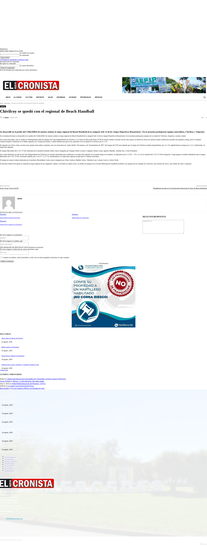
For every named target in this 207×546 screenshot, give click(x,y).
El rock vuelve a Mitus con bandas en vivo (28, 388)
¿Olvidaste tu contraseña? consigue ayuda (14, 60)
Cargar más (4, 370)
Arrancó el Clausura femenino (11, 446)
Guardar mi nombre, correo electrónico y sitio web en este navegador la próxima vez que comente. (36, 257)
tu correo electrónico (27, 65)
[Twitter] (203, 72)
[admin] (1, 117)
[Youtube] (206, 72)
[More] (51, 123)
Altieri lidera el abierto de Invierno (10, 218)
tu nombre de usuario (27, 53)
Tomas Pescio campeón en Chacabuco (11, 224)
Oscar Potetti (5, 381)
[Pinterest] (35, 123)
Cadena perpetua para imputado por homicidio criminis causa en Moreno (36, 379)
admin (7, 117)
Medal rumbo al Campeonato (80, 218)
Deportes (7, 103)
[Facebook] (197, 72)
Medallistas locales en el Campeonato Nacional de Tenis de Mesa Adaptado (180, 188)
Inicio (1, 103)
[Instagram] (200, 72)
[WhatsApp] (43, 123)
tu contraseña (24, 55)
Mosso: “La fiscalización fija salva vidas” (28, 381)
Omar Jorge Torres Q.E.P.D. (9, 188)
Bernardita (4, 388)
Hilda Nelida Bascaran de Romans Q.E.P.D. (29, 383)
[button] (204, 97)
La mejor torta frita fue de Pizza (21, 386)
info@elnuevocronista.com (14, 518)
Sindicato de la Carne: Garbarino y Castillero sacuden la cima (20, 365)
